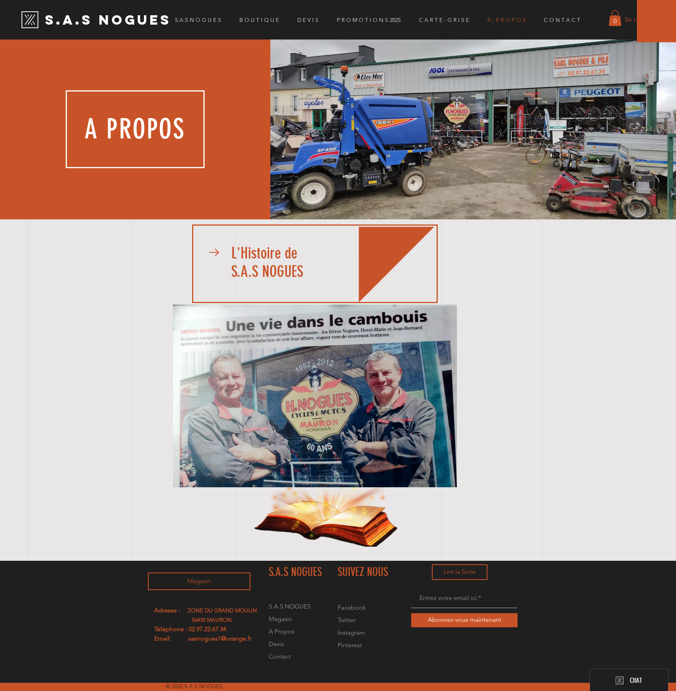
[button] (615, 18)
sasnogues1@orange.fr (220, 638)
